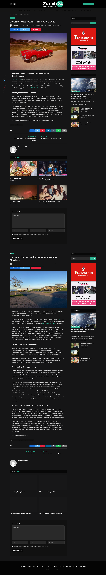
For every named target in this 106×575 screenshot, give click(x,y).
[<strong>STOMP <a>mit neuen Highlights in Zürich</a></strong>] (53, 169)
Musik (16, 124)
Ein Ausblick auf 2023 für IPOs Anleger (51, 138)
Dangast (60, 319)
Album (11, 124)
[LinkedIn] (4, 84)
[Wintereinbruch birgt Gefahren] (53, 482)
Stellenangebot (88, 3)
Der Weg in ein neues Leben (87, 115)
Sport (34, 10)
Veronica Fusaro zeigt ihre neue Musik (51, 453)
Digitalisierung (13, 440)
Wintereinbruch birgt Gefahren (48, 492)
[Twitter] (4, 80)
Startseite (18, 10)
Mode (64, 10)
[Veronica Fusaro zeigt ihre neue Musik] (38, 51)
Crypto (51, 10)
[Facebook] (4, 76)
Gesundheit (42, 10)
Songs (21, 124)
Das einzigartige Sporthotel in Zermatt (50, 513)
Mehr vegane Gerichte (16, 178)
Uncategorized (75, 91)
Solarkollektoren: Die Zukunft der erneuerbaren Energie (82, 95)
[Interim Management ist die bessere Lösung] (75, 110)
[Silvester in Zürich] (23, 192)
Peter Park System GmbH (49, 323)
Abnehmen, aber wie (30, 453)
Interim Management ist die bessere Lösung (87, 109)
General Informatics (76, 98)
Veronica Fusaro (16, 79)
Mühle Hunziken (35, 88)
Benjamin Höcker (17, 25)
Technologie (72, 10)
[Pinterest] (4, 87)
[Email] (4, 91)
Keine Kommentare (50, 25)
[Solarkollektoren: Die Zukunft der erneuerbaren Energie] (83, 85)
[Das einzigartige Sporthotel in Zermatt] (53, 504)
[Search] (95, 4)
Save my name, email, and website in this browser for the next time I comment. (31, 234)
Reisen (58, 10)
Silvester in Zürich (15, 201)
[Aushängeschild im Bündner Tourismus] (23, 504)
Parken (26, 440)
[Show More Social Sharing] (42, 29)
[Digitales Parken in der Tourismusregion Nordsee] (38, 289)
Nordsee (21, 440)
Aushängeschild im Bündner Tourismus (20, 513)
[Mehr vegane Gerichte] (23, 169)
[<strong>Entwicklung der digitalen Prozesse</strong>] (23, 482)
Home (11, 14)
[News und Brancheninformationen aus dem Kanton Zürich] (53, 4)
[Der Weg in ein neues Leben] (75, 117)
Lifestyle (82, 10)
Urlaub (31, 440)
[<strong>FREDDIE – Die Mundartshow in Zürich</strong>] (53, 192)
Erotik (89, 10)
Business (27, 10)
